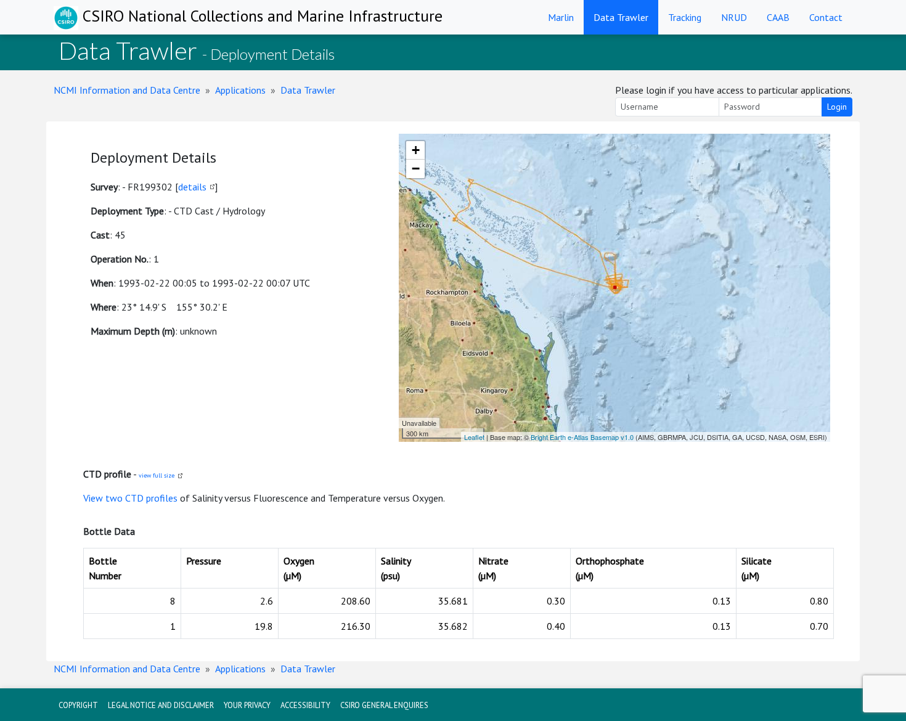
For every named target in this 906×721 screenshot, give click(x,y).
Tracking (684, 17)
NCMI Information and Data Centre (127, 90)
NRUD (734, 17)
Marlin (561, 17)
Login (837, 106)
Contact (826, 17)
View (94, 498)
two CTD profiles (141, 498)
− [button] (416, 168)
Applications (240, 90)
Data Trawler (621, 17)
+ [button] (416, 150)
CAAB (778, 17)
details (192, 187)
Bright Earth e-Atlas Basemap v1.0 (582, 437)
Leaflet (474, 437)
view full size (156, 475)
